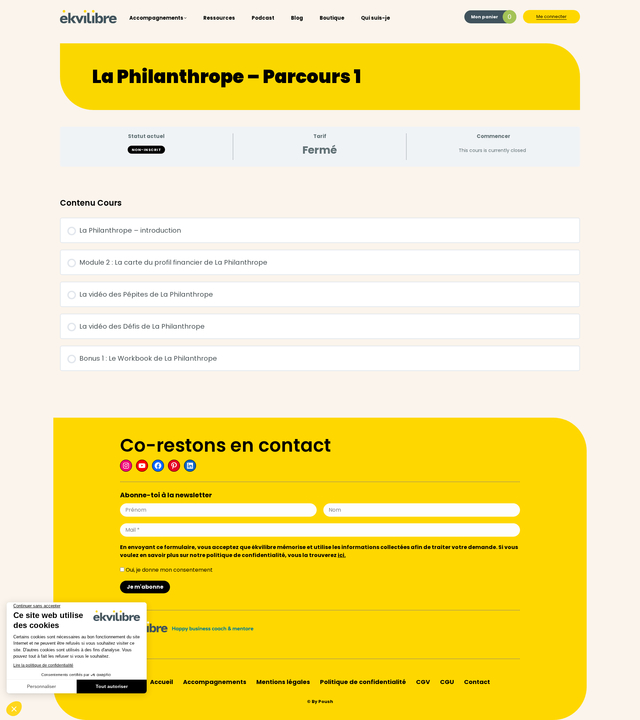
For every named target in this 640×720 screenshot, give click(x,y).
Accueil (161, 682)
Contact (477, 682)
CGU (447, 682)
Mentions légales (283, 682)
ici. (342, 555)
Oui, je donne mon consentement (168, 570)
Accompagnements (214, 682)
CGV (423, 682)
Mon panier (491, 16)
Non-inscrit (146, 149)
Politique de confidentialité (363, 682)
